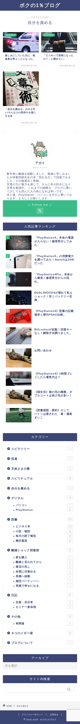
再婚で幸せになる (43, 585)
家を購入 (43, 557)
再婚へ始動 (43, 576)
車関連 (43, 623)
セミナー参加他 (43, 607)
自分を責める (41, 488)
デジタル (41, 498)
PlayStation (43, 509)
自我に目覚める (43, 571)
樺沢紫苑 (43, 540)
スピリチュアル (41, 478)
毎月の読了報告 (43, 535)
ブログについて (41, 642)
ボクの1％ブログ (40, 5)
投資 (41, 458)
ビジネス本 (44, 526)
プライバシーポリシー (32, 714)
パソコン (43, 505)
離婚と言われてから (43, 562)
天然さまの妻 (41, 468)
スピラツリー (41, 448)
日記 (41, 595)
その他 (41, 616)
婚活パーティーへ (43, 581)
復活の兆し (43, 566)
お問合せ (54, 714)
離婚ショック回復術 (41, 550)
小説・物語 (43, 531)
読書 (41, 519)
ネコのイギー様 (41, 633)
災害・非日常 (43, 602)
